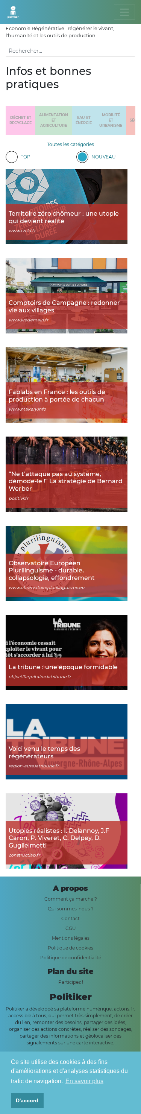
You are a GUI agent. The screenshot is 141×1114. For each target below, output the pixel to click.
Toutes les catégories (70, 144)
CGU (70, 928)
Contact (70, 918)
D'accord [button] (27, 1100)
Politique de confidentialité (70, 957)
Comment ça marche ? (70, 899)
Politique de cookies (70, 948)
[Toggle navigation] (124, 12)
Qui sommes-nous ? (71, 909)
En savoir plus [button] (84, 1081)
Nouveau (103, 157)
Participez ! (70, 982)
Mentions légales (70, 938)
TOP (25, 157)
